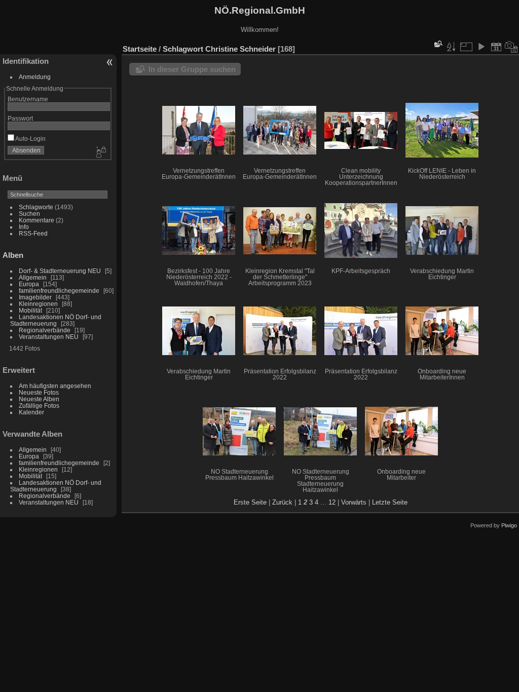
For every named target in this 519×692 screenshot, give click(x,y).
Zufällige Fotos (39, 405)
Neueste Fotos (39, 392)
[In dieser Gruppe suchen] (437, 44)
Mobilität (30, 310)
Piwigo (509, 525)
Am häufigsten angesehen (55, 385)
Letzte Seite (389, 502)
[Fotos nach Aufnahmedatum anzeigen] (511, 46)
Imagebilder (35, 297)
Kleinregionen (38, 303)
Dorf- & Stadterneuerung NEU (60, 270)
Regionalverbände (44, 330)
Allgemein (33, 277)
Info (24, 226)
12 (332, 502)
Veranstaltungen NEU (49, 336)
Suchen (29, 213)
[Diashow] (481, 46)
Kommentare (36, 220)
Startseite (140, 49)
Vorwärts (353, 502)
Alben (13, 255)
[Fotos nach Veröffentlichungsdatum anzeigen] (496, 46)
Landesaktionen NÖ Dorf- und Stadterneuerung (55, 320)
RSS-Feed (33, 233)
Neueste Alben (39, 399)
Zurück (282, 502)
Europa (29, 284)
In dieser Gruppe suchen (192, 69)
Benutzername (28, 99)
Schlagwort (183, 49)
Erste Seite (250, 502)
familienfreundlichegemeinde (59, 290)
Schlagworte (36, 207)
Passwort (20, 118)
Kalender (31, 412)
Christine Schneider (240, 49)
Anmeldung (35, 76)
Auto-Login (30, 138)
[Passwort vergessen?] (100, 152)
